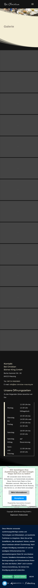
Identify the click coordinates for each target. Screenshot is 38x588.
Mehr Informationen (19, 492)
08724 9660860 (13, 381)
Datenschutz (23, 515)
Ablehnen (7, 577)
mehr (31, 577)
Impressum (14, 515)
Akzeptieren (19, 498)
